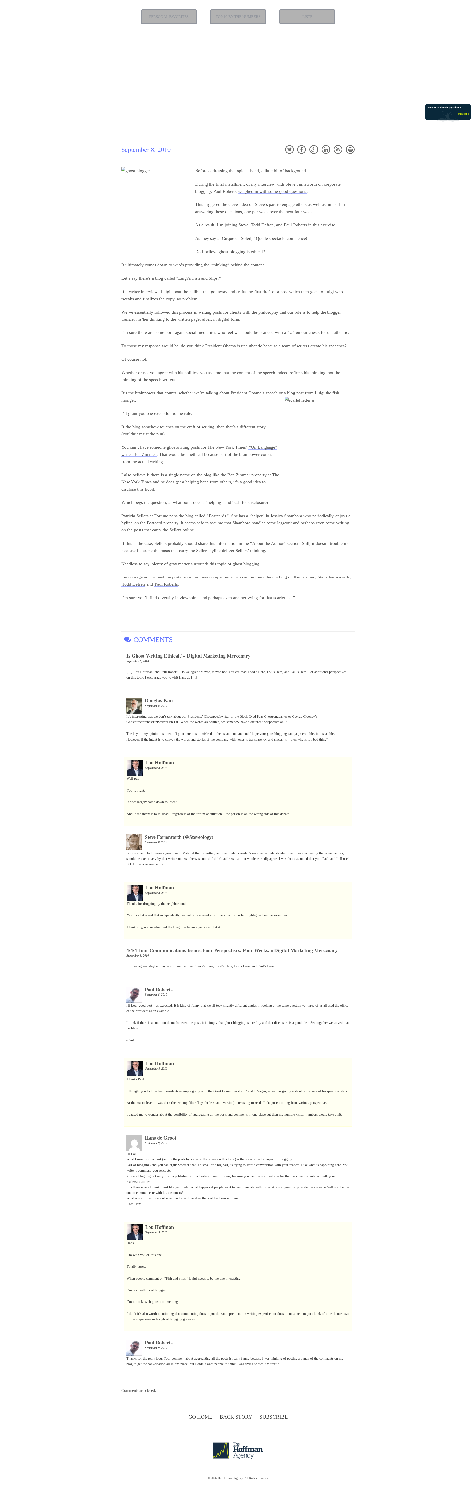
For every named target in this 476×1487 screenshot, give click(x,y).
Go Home (200, 1417)
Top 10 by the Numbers (238, 17)
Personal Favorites (169, 17)
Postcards (217, 515)
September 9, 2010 (156, 1143)
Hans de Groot (160, 1137)
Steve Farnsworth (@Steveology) (179, 837)
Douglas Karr (159, 700)
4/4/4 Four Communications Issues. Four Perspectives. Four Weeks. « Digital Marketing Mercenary (232, 950)
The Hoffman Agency (230, 1478)
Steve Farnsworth (333, 577)
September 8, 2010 (137, 661)
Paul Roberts (166, 584)
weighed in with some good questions (272, 191)
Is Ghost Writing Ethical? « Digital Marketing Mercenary (188, 655)
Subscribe (273, 1417)
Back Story (236, 1417)
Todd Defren (133, 584)
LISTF (307, 17)
